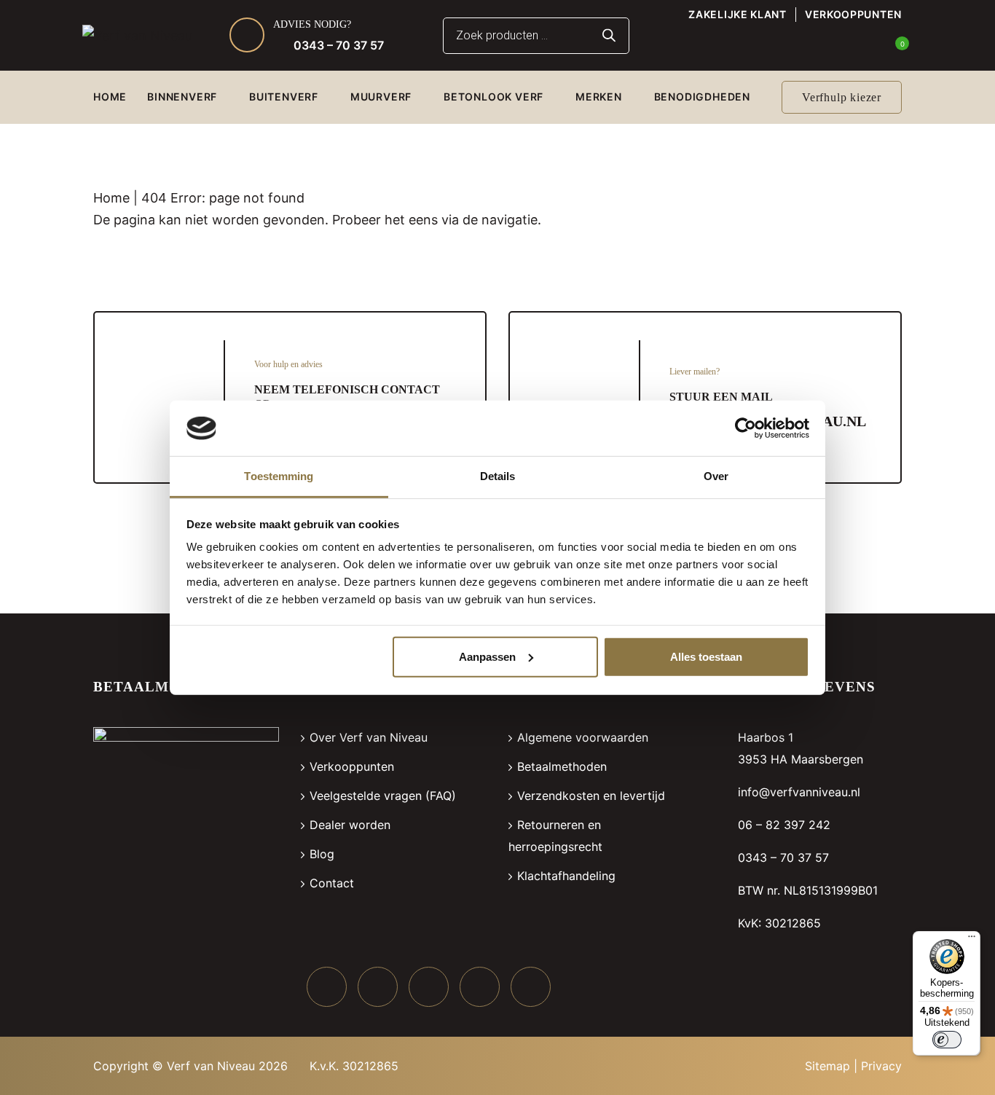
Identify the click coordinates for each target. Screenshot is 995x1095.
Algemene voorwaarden (582, 737)
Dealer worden (350, 824)
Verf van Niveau (211, 1066)
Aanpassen (487, 657)
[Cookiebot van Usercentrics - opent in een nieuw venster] (745, 428)
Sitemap (827, 1066)
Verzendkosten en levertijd (591, 795)
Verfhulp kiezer (841, 97)
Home (111, 197)
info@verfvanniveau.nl (799, 792)
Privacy (881, 1066)
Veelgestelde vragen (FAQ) (383, 795)
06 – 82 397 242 (784, 824)
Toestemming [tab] (278, 476)
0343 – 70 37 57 (339, 45)
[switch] (946, 1039)
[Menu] (971, 940)
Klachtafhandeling (566, 875)
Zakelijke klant (737, 14)
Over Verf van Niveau (369, 737)
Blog (322, 854)
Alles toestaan (706, 657)
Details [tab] (498, 476)
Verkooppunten (853, 14)
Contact (332, 883)
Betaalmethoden (562, 766)
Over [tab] (716, 476)
